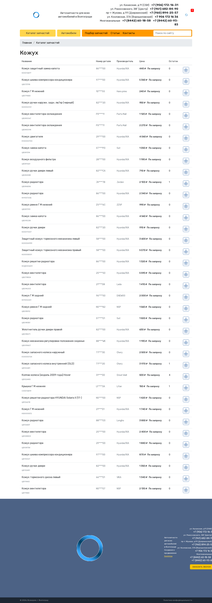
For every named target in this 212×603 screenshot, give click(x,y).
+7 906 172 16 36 (166, 16)
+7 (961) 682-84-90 (164, 9)
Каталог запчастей (37, 33)
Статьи (115, 33)
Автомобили (68, 33)
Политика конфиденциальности (177, 600)
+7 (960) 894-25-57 (164, 12)
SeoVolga (168, 556)
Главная (27, 42)
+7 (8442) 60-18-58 (136, 20)
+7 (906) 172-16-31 (164, 5)
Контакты (129, 33)
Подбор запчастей (96, 33)
